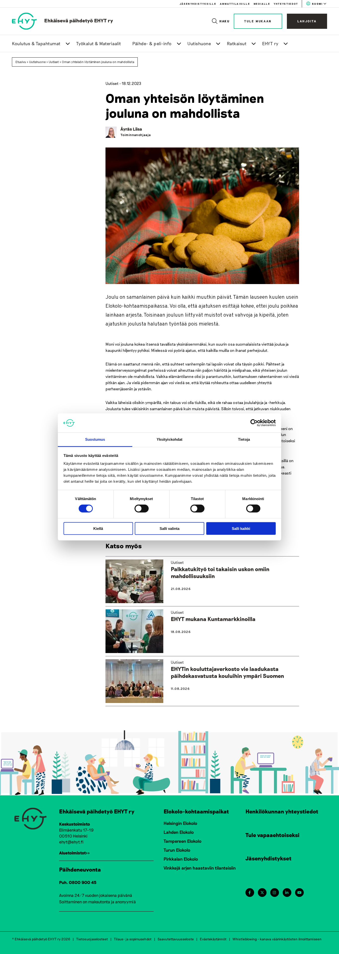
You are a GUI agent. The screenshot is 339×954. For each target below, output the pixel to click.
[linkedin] (286, 892)
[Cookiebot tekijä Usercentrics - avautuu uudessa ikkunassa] (254, 423)
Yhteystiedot (286, 3)
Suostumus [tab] (95, 439)
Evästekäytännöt (213, 939)
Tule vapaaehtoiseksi (272, 835)
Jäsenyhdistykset (268, 858)
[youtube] (299, 892)
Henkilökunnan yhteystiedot (281, 811)
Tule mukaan (258, 21)
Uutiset (54, 62)
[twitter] (262, 892)
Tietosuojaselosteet (92, 939)
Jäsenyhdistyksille (198, 3)
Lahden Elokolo (179, 832)
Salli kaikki (241, 528)
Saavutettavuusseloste (176, 939)
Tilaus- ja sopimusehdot (133, 939)
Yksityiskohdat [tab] (169, 439)
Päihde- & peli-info (152, 43)
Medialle (262, 3)
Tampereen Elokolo (183, 841)
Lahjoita (307, 21)
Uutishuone (199, 43)
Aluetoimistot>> (74, 852)
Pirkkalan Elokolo (181, 859)
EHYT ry (270, 43)
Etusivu (20, 62)
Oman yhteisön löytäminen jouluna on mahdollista (98, 62)
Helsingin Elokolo (180, 823)
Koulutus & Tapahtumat (36, 43)
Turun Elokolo (177, 850)
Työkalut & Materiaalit (98, 43)
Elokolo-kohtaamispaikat (196, 811)
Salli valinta (169, 528)
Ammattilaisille (235, 3)
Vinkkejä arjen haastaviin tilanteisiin (200, 868)
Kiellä (98, 528)
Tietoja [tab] (244, 439)
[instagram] (274, 892)
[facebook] (249, 892)
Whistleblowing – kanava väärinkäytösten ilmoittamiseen (277, 939)
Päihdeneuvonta (80, 869)
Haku (224, 21)
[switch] (142, 509)
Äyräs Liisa (131, 128)
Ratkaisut (237, 43)
